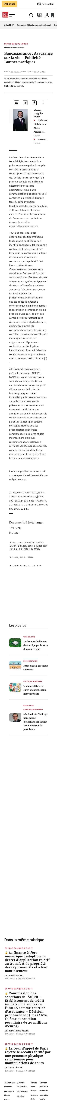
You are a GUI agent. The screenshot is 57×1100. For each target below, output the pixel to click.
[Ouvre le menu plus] (12, 15)
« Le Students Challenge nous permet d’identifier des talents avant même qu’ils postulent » (35, 722)
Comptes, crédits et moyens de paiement (34, 25)
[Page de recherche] (31, 15)
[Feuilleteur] (39, 15)
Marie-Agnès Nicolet (17, 1030)
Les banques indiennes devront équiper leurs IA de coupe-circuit (35, 645)
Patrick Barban (14, 975)
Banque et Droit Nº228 (25, 978)
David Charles (13, 1067)
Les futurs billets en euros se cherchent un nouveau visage (34, 690)
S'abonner (9, 3)
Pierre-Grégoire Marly (38, 113)
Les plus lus (17, 625)
